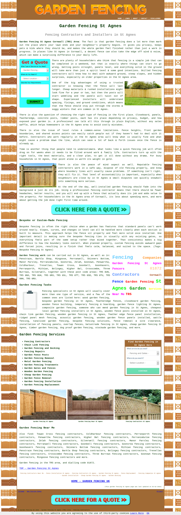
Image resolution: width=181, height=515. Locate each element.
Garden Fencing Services (42, 334)
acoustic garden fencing (76, 317)
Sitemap (21, 491)
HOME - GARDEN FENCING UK (90, 481)
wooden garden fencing (72, 314)
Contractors (38, 137)
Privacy (160, 491)
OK (148, 513)
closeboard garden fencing (142, 301)
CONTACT (144, 18)
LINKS (127, 18)
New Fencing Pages (34, 491)
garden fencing (122, 187)
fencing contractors (62, 457)
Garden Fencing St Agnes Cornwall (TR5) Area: (49, 41)
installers (89, 99)
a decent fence (94, 51)
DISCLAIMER (155, 18)
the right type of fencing (90, 115)
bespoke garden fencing (58, 301)
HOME (120, 18)
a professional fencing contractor (92, 190)
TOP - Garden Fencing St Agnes (39, 468)
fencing (136, 149)
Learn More (137, 513)
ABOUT (135, 18)
